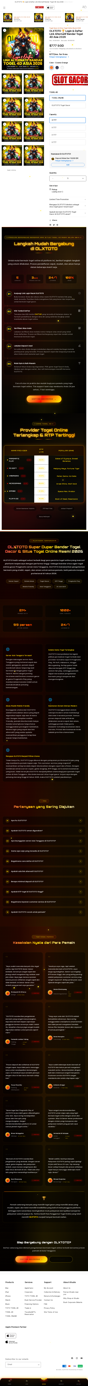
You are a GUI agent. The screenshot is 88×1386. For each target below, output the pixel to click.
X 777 (54, 120)
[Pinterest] (57, 225)
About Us (66, 1288)
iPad (7, 1292)
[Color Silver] (62, 67)
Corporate (29, 1292)
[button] (4, 7)
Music (7, 1304)
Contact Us (48, 1300)
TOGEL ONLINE (58, 98)
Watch (7, 1300)
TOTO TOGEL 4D (12, 1308)
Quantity (52, 173)
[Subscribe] (38, 1364)
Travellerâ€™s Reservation (30, 1313)
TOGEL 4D (9, 1312)
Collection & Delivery (52, 1292)
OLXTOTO (65, 1369)
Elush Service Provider (33, 1300)
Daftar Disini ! (68, 2)
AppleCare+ (29, 1288)
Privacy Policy (49, 1308)
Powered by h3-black (76, 1369)
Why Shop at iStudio (71, 1298)
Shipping (62, 48)
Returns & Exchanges (52, 1296)
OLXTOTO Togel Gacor (61, 105)
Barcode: (64, 40)
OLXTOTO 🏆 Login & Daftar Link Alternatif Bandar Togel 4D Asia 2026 (44, 2)
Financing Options (32, 1304)
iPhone (8, 1296)
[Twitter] (54, 225)
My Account (48, 1288)
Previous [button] (3, 2)
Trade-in (28, 1308)
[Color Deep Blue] (57, 67)
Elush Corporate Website (72, 1302)
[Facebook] (50, 225)
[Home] (39, 7)
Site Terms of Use (51, 1312)
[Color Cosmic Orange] (51, 67)
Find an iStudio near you (71, 1293)
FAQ (45, 1304)
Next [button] (85, 2)
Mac (7, 1288)
